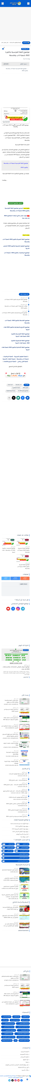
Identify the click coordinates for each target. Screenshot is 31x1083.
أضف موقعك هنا (24, 836)
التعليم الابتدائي (23, 847)
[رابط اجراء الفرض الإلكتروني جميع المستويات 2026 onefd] (24, 879)
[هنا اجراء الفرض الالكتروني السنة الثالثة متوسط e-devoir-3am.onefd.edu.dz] (24, 896)
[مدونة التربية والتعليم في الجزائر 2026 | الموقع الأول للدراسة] (15, 3)
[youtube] (8, 609)
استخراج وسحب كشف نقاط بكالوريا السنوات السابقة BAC (10, 718)
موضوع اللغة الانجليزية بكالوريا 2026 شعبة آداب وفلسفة (23, 550)
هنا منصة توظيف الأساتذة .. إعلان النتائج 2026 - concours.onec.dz (11, 42)
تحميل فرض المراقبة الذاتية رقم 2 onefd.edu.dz (10, 871)
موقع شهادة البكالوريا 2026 (21, 826)
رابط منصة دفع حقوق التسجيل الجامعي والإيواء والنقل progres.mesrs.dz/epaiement (10, 736)
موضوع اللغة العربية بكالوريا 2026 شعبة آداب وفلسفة (23, 566)
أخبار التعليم (23, 844)
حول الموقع (26, 1059)
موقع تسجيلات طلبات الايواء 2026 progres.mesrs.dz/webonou (10, 745)
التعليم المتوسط (22, 851)
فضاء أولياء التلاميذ (24, 1040)
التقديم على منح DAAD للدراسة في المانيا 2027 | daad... (10, 908)
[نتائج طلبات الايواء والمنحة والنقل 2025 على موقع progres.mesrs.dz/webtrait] (24, 701)
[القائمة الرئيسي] (28, 3)
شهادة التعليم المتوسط (9, 1037)
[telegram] (23, 609)
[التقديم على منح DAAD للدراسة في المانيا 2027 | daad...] (24, 908)
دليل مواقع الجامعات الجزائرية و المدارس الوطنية (17, 1064)
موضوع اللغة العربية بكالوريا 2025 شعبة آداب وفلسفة (15, 300)
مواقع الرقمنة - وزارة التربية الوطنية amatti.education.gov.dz (11, 763)
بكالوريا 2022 (25, 387)
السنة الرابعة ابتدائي (9, 1026)
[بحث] (3, 3)
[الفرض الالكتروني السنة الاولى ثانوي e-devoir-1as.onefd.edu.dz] (24, 887)
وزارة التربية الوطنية (11, 390)
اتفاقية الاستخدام (25, 1057)
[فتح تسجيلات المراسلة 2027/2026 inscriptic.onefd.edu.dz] (24, 753)
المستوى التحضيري (10, 1030)
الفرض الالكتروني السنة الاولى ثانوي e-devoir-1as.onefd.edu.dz (10, 887)
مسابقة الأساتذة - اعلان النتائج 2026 (18, 780)
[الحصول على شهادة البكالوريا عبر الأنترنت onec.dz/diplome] (24, 727)
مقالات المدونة (25, 1070)
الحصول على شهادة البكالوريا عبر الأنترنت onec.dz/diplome (10, 727)
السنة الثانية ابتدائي (16, 857)
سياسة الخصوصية (24, 1054)
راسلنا (27, 1062)
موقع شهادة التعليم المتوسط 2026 (20, 829)
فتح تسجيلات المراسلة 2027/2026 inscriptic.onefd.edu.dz (12, 754)
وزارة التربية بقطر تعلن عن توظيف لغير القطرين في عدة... (10, 925)
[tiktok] (12, 1080)
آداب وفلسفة (25, 48)
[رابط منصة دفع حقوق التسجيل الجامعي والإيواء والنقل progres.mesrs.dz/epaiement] (24, 735)
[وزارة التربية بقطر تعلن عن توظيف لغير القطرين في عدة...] (24, 925)
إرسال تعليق (23, 584)
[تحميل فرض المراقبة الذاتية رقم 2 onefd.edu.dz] (24, 871)
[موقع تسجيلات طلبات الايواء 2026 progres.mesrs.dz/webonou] (24, 744)
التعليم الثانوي (8, 847)
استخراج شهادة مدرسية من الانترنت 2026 (11, 710)
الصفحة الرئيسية (25, 1051)
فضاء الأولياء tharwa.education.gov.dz (19, 823)
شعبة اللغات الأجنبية (9, 359)
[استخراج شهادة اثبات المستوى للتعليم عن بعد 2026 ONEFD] (24, 917)
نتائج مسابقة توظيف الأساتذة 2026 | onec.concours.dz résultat (18, 798)
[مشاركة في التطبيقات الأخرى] (9, 398)
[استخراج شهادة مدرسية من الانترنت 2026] (24, 710)
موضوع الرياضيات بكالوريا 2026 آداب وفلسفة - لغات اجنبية (8, 550)
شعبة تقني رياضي (22, 361)
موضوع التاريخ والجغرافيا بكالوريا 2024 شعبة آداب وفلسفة (14, 313)
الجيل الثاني (8, 851)
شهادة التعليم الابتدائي (23, 1037)
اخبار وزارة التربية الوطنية (22, 834)
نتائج (16, 1040)
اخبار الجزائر (10, 384)
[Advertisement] (15, 24)
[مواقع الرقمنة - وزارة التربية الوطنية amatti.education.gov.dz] (24, 762)
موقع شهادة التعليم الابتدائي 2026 (20, 831)
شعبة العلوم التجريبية (21, 356)
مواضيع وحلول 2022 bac (23, 390)
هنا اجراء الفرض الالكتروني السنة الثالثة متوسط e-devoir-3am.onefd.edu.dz (10, 896)
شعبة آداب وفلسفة (23, 359)
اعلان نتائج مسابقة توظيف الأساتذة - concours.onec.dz (18, 775)
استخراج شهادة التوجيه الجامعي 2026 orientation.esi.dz (17, 811)
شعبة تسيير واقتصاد (10, 361)
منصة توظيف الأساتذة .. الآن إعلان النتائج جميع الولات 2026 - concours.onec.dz (15, 792)
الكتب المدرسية (25, 1030)
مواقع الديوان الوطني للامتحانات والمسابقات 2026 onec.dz (16, 668)
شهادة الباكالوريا (16, 387)
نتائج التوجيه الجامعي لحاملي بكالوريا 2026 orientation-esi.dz (16, 804)
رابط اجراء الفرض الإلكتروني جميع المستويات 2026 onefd (10, 879)
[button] (23, 398)
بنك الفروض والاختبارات (23, 1033)
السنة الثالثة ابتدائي (16, 854)
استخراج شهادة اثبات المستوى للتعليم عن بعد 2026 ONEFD (10, 916)
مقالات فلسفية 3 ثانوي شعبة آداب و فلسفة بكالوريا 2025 (16, 307)
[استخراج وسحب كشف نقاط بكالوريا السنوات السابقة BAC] (24, 719)
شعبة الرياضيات (8, 356)
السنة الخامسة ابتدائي (16, 861)
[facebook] (13, 609)
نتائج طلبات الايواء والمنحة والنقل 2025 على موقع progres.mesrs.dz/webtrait (11, 702)
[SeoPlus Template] (30, 1076)
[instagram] (18, 609)
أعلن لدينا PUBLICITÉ (23, 1067)
